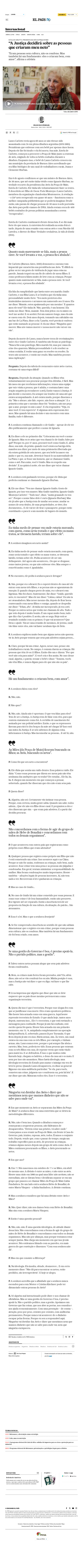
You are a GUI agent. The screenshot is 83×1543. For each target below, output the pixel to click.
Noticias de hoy (57, 1526)
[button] (41, 88)
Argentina (25, 1346)
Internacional (15, 29)
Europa (23, 34)
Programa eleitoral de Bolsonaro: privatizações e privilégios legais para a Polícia (38, 1448)
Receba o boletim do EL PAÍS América (23, 1337)
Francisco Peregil (41, 125)
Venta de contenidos (28, 1524)
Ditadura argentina (14, 1346)
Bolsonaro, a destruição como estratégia (24, 1434)
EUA (42, 34)
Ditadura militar (34, 1346)
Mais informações (14, 1356)
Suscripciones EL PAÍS (27, 1526)
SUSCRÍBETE (62, 14)
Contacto (20, 1524)
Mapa (63, 1524)
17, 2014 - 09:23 (45, 127)
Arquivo (47, 1473)
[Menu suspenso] (7, 19)
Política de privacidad (55, 1524)
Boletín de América (13, 1477)
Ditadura (43, 1346)
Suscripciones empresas (40, 1526)
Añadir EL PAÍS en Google (69, 132)
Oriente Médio (31, 34)
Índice (51, 1526)
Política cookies (45, 1524)
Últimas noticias (11, 1430)
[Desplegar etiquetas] (73, 1346)
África (18, 34)
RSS (48, 1526)
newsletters (11, 1473)
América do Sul (51, 1346)
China (38, 34)
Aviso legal (37, 1524)
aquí (50, 1356)
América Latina (10, 34)
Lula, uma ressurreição (18, 1438)
